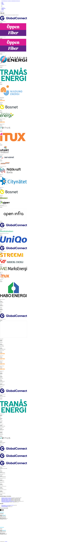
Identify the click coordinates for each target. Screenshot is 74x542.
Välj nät (1, 38)
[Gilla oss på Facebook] (1, 510)
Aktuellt (3, 9)
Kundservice (3, 7)
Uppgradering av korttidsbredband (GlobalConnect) (8, 501)
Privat (2, 2)
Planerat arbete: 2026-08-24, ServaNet (6, 499)
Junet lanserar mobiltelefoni (5, 506)
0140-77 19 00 (4, 530)
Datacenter (3, 4)
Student (2, 3)
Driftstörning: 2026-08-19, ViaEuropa (6, 498)
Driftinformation (4, 8)
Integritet (6, 541)
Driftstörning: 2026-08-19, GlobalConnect (7, 497)
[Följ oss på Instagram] (3, 510)
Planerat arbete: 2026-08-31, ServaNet (6, 500)
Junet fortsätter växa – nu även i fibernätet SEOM (8, 505)
